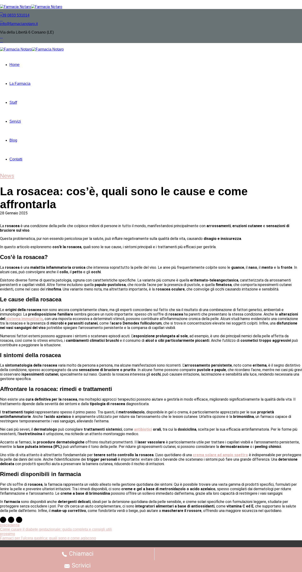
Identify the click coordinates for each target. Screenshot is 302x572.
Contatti (15, 159)
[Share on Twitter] (11, 520)
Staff (13, 102)
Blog (13, 140)
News (7, 176)
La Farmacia (19, 84)
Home (14, 65)
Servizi (15, 121)
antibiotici (143, 429)
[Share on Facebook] (3, 520)
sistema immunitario (24, 318)
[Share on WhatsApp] (19, 520)
